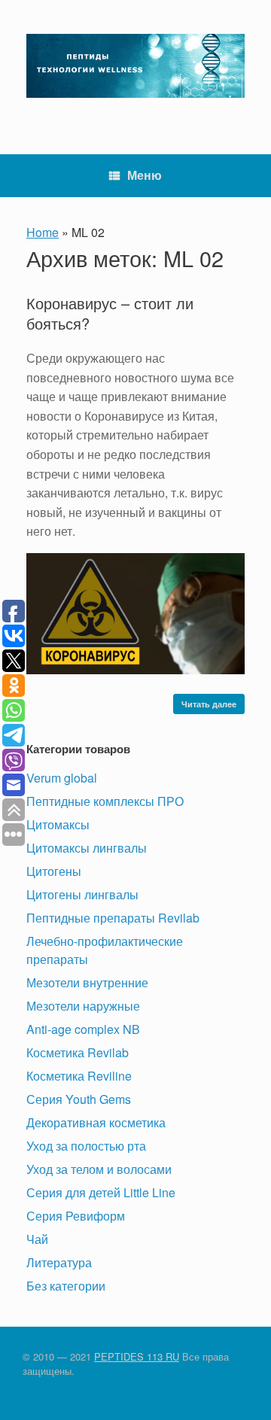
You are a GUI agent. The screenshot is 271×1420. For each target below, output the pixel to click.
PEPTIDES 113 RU (136, 1356)
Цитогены (53, 871)
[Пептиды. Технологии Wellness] (135, 66)
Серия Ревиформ (75, 1215)
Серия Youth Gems (78, 1099)
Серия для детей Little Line (100, 1192)
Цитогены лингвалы (82, 894)
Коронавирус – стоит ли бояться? (109, 313)
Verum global (61, 777)
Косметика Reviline (79, 1075)
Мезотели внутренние (87, 982)
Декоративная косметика (96, 1122)
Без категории (65, 1285)
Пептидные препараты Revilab (112, 917)
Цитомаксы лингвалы (86, 847)
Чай (37, 1239)
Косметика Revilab (77, 1052)
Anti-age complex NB (83, 1029)
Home (42, 232)
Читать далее (208, 704)
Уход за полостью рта (86, 1145)
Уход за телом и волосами (99, 1169)
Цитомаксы (58, 824)
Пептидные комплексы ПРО (105, 801)
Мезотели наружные (83, 1005)
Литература (59, 1262)
